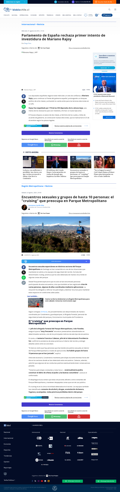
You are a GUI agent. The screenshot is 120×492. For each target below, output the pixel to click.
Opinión (58, 15)
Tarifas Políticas (9, 480)
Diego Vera (27, 43)
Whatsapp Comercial (74, 481)
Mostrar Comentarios (56, 133)
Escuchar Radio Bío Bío (105, 2)
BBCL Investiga (67, 15)
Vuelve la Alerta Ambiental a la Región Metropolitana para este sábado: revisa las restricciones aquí (67, 300)
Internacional (24, 15)
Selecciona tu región (13, 2)
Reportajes (7, 468)
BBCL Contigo (77, 15)
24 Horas (44, 312)
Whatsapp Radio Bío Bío (107, 481)
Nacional (14, 15)
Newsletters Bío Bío (63, 2)
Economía (34, 15)
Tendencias (50, 15)
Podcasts (6, 15)
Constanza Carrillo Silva (36, 205)
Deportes (41, 15)
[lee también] (36, 302)
